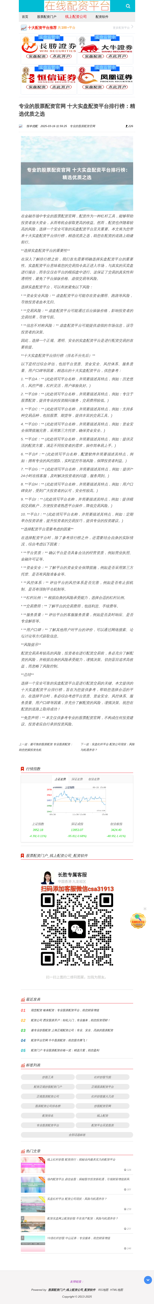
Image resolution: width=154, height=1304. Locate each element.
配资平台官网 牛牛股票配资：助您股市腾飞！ (59, 1040)
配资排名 (47, 1115)
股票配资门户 (46, 16)
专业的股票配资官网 (82, 126)
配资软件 (102, 16)
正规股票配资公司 (47, 1096)
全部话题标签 (77, 1135)
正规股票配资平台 (102, 1087)
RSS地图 (103, 1290)
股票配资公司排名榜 (47, 1106)
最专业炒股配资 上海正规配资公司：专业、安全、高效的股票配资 (72, 1030)
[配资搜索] (128, 6)
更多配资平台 (121, 27)
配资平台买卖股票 (102, 1125)
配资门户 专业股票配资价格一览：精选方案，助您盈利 (65, 1050)
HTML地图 (116, 1290)
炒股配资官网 (102, 1106)
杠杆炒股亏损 (102, 1077)
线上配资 (102, 1115)
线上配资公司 (76, 16)
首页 (25, 16)
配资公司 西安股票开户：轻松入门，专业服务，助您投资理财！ (70, 1020)
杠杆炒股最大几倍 (102, 1096)
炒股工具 (47, 1077)
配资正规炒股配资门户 (48, 1087)
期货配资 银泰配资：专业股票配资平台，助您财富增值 (65, 1010)
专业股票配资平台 (47, 1125)
